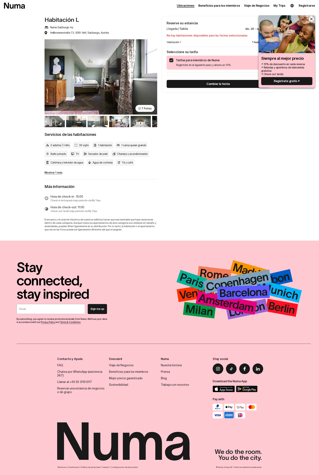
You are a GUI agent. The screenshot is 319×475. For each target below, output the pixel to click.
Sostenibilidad (118, 384)
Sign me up (97, 308)
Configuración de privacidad (124, 467)
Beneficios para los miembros (219, 5)
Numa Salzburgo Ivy (61, 27)
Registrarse (307, 5)
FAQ (60, 365)
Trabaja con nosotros (175, 384)
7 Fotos (147, 108)
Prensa (165, 371)
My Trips (279, 5)
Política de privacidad (91, 467)
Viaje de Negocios (257, 5)
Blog (164, 378)
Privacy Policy (48, 322)
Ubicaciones (185, 5)
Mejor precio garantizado (126, 378)
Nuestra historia (171, 365)
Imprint (106, 467)
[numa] (14, 6)
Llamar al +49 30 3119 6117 (74, 382)
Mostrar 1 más (53, 172)
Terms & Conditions (70, 322)
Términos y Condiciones (68, 467)
